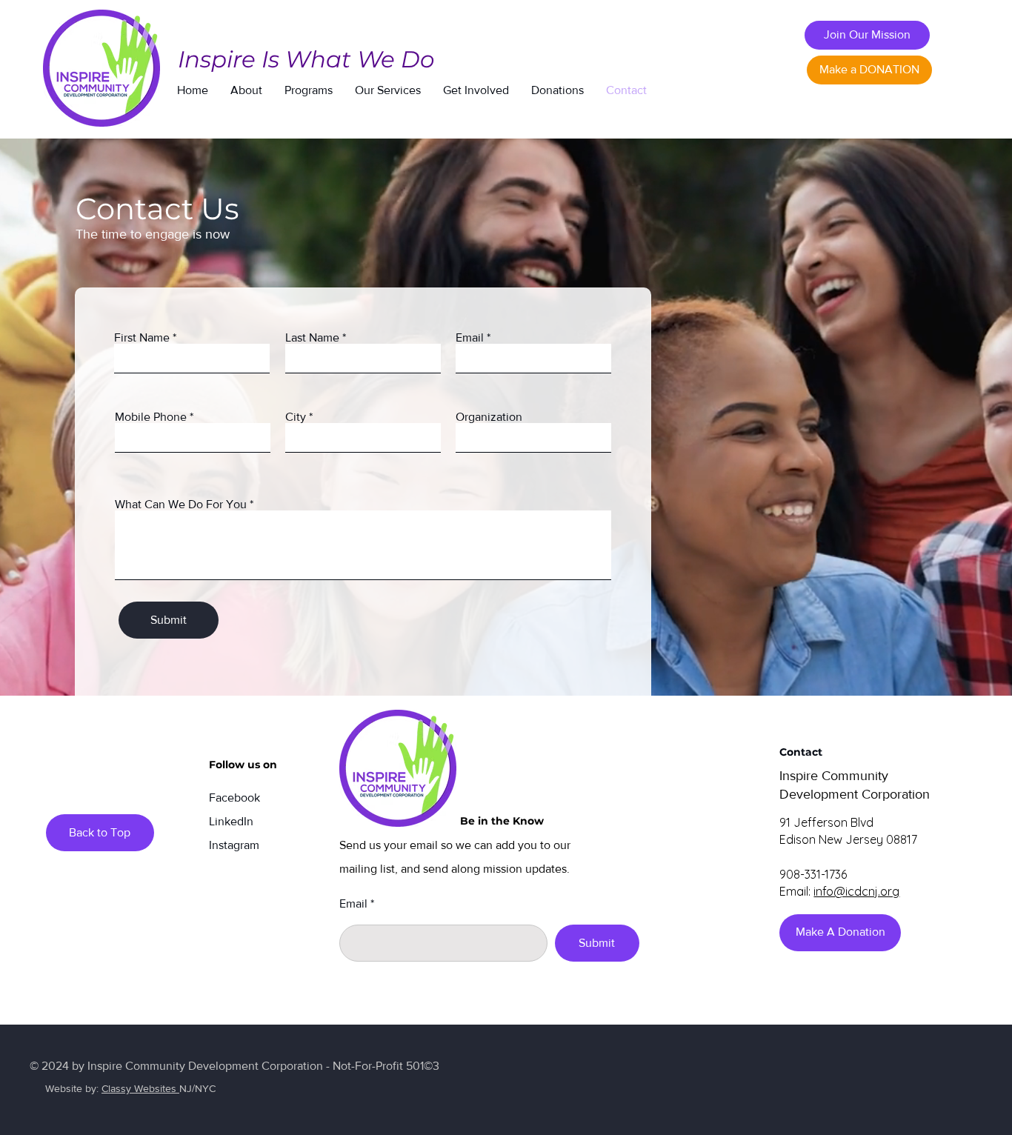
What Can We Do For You (181, 504)
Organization (489, 417)
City (295, 417)
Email (470, 338)
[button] (246, 90)
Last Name (312, 338)
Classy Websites (140, 1088)
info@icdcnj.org (856, 891)
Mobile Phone (151, 417)
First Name (142, 338)
